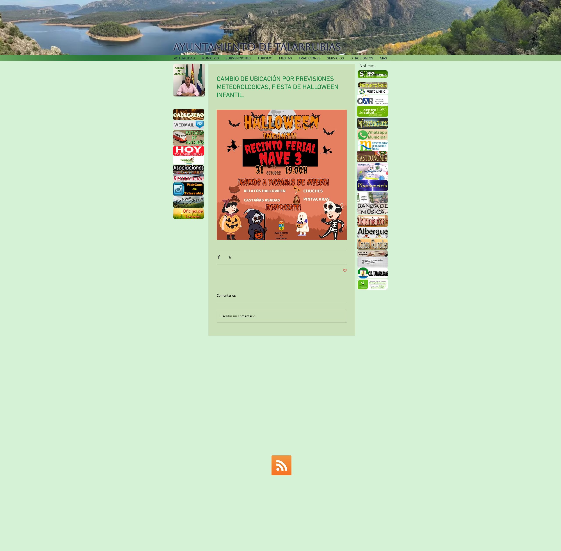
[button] (309, 58)
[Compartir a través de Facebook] (219, 257)
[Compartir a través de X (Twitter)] (229, 257)
